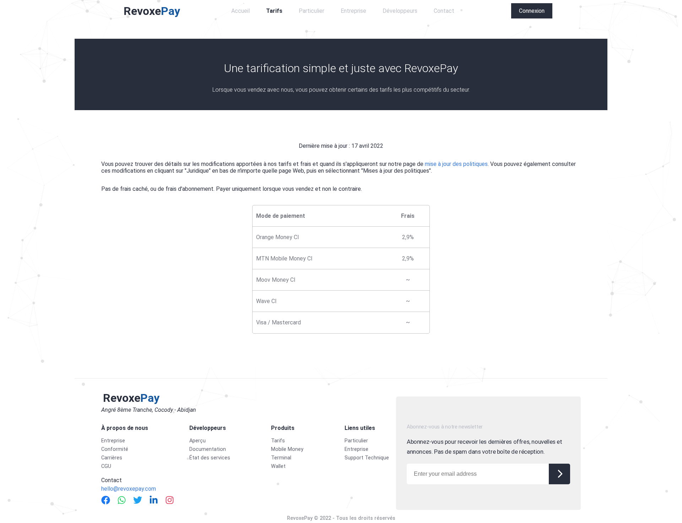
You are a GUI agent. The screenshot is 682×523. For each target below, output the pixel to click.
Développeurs (400, 10)
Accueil (240, 10)
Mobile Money (287, 449)
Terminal (281, 458)
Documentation (207, 449)
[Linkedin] (153, 500)
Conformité (114, 449)
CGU (106, 466)
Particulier (311, 10)
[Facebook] (105, 500)
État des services (209, 458)
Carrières (111, 458)
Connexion (532, 10)
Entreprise (353, 10)
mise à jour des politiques (456, 164)
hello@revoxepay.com (128, 488)
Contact (444, 10)
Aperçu (197, 441)
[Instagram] (169, 500)
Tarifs (274, 10)
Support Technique (367, 458)
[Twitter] (137, 500)
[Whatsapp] (121, 500)
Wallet (278, 466)
